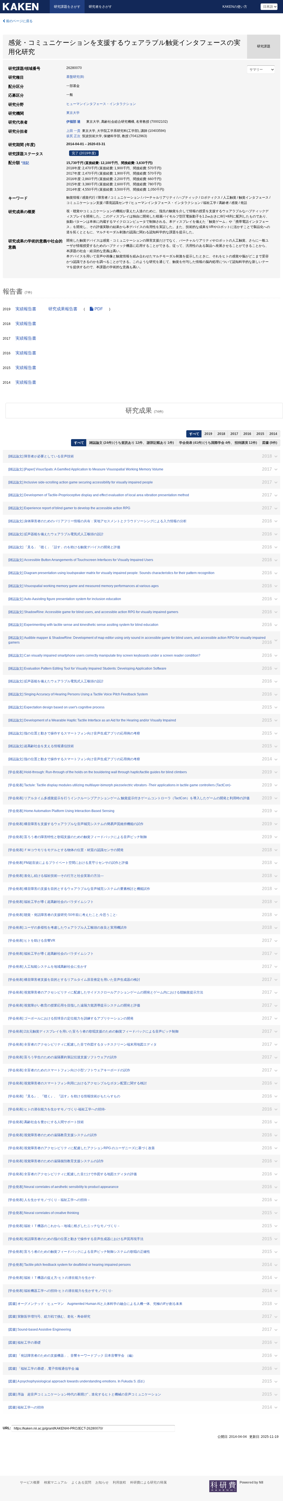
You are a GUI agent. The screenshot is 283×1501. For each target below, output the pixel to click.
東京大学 (73, 113)
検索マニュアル (55, 1482)
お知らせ (102, 1482)
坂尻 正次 (73, 136)
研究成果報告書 (62, 309)
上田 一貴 (73, 131)
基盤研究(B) (75, 77)
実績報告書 (25, 309)
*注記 (25, 163)
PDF (98, 309)
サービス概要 (30, 1482)
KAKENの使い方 (234, 7)
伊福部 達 (73, 122)
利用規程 (119, 1482)
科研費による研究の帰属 (148, 1482)
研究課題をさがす (67, 7)
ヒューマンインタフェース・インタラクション (101, 104)
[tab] (144, 410)
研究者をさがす (100, 7)
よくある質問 (81, 1482)
